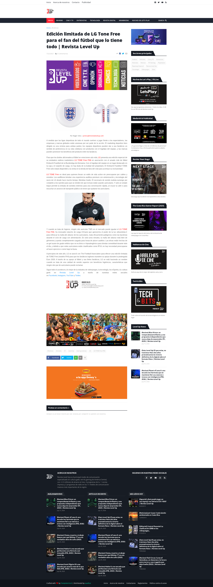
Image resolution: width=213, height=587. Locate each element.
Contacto (76, 2)
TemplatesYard (66, 583)
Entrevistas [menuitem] (82, 20)
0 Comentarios (62, 54)
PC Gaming (151, 63)
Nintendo (135, 63)
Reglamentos (142, 583)
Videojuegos (145, 69)
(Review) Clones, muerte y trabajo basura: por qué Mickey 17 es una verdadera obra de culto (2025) (70, 537)
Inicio (48, 2)
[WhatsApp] (76, 358)
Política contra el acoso (158, 583)
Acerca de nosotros (61, 2)
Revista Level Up (70, 273)
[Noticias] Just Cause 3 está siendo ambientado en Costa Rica (152, 514)
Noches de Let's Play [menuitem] (141, 20)
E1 (65, 351)
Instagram (61, 275)
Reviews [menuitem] (59, 20)
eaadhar (88, 583)
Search (161, 20)
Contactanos (131, 583)
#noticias (55, 28)
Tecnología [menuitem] (95, 20)
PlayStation (161, 63)
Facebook (53, 275)
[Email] (126, 53)
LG (90, 351)
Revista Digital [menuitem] (109, 20)
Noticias (143, 63)
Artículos (58, 351)
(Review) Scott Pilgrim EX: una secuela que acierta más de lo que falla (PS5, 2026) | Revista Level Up (70, 566)
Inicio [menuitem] (50, 20)
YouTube (69, 275)
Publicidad (86, 2)
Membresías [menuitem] (124, 20)
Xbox (153, 69)
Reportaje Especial (138, 66)
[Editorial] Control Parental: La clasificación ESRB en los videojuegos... (151, 528)
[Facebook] (120, 53)
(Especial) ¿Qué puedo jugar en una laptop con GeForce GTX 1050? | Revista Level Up (152, 501)
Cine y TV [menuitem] (69, 20)
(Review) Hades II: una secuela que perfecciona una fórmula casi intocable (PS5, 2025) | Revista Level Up (70, 552)
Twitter (77, 275)
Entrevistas (159, 59)
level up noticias (82, 351)
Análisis (134, 59)
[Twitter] (123, 53)
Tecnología (135, 69)
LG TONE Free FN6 (99, 351)
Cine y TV (151, 59)
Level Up (71, 351)
